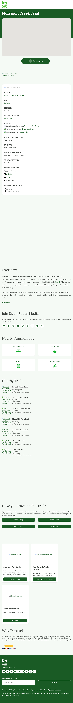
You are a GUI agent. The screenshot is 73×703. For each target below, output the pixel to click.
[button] (36, 36)
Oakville (7, 103)
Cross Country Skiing (31, 126)
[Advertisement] (36, 216)
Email (8, 177)
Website (9, 174)
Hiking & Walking (28, 129)
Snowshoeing (24, 132)
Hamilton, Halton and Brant (14, 95)
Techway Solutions (55, 690)
